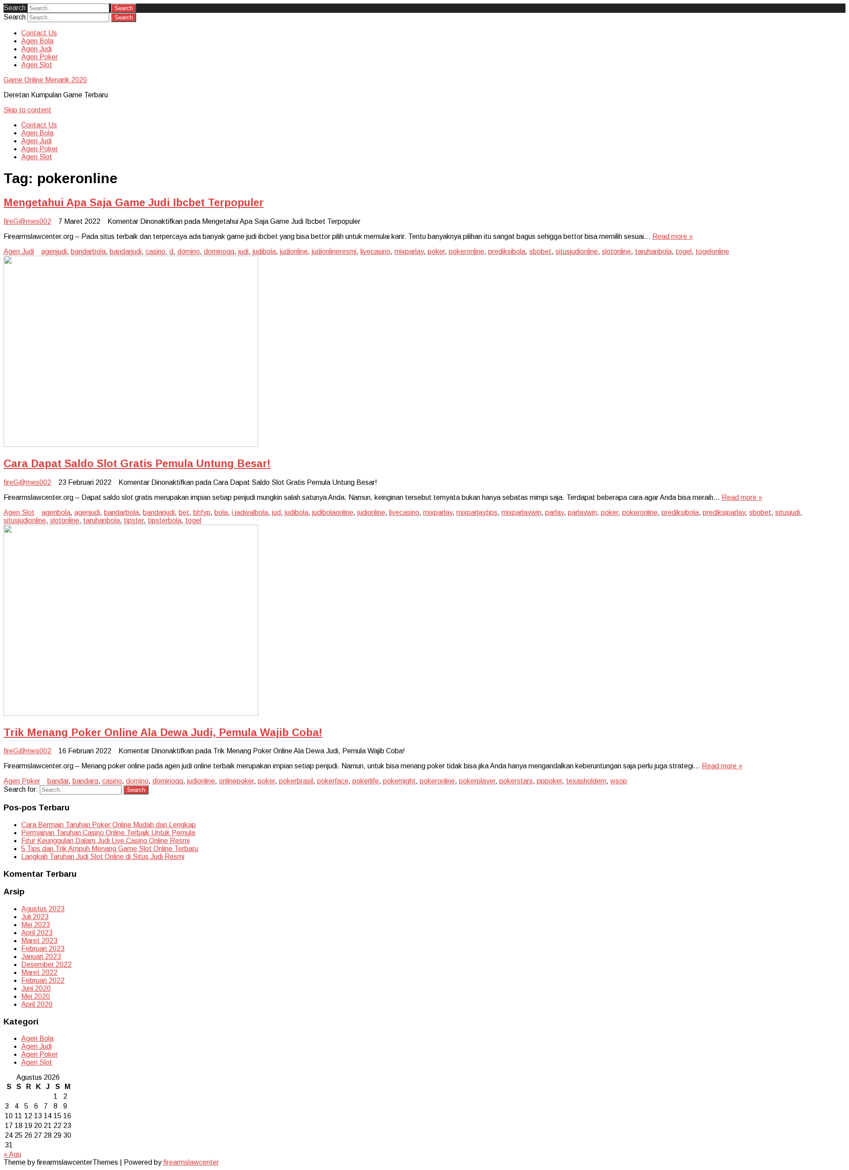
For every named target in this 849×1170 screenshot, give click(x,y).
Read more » (672, 236)
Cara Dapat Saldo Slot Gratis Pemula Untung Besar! (137, 463)
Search (15, 8)
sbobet (540, 251)
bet (184, 512)
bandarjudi (126, 251)
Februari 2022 (43, 980)
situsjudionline (576, 251)
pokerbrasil (296, 781)
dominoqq (219, 251)
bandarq (85, 781)
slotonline (616, 251)
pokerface (332, 781)
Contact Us (39, 33)
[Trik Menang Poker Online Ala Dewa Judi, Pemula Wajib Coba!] (131, 713)
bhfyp (201, 512)
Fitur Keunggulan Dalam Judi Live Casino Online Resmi (105, 840)
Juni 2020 (36, 988)
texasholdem (586, 781)
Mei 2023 (35, 924)
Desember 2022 (46, 964)
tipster (134, 520)
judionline (294, 251)
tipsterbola (164, 520)
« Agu (12, 1154)
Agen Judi (36, 49)
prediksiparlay (724, 512)
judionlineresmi (334, 251)
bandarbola (88, 251)
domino (188, 251)
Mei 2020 (35, 996)
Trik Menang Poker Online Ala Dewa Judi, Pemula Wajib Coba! (163, 732)
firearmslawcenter (191, 1162)
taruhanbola (653, 251)
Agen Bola (37, 41)
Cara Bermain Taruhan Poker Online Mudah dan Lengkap (108, 825)
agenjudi (54, 251)
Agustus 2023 (43, 909)
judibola (264, 251)
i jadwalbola (250, 512)
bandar (58, 781)
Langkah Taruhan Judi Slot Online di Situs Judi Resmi (102, 856)
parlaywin (582, 512)
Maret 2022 (39, 972)
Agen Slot (36, 65)
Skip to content (27, 110)
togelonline (712, 251)
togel (684, 251)
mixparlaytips (476, 512)
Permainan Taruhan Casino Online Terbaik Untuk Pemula (108, 832)
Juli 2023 (35, 917)
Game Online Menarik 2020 (45, 80)
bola (221, 512)
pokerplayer (477, 781)
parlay (554, 512)
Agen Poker (39, 57)
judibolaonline (332, 512)
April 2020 (37, 1004)
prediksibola (506, 251)
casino (155, 251)
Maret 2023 (39, 940)
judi (243, 251)
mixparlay (409, 251)
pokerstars (516, 781)
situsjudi (787, 512)
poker (436, 251)
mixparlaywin (521, 512)
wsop (618, 781)
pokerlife (365, 781)
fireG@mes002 (27, 221)
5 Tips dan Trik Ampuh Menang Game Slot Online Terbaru (109, 848)
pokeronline (466, 251)
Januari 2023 (41, 956)
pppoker (549, 781)
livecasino (375, 251)
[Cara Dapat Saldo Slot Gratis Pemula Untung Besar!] (131, 444)
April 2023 (37, 932)
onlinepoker (236, 781)
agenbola (56, 512)
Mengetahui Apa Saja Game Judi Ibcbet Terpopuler (134, 202)
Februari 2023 (43, 948)
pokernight (399, 781)
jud (276, 512)
